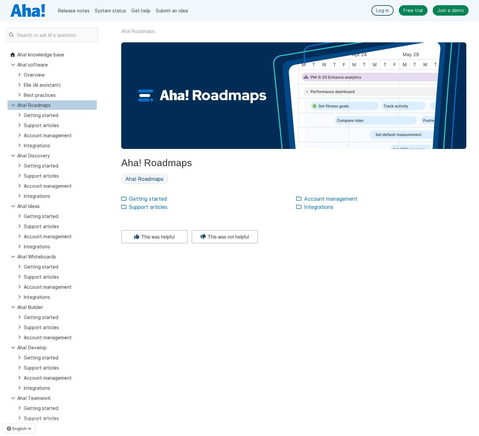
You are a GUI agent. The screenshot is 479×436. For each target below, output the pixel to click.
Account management (48, 135)
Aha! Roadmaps (34, 105)
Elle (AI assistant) (42, 85)
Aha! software (32, 64)
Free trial (413, 10)
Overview (34, 75)
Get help (141, 10)
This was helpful (157, 236)
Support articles (41, 125)
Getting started (41, 115)
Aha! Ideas (28, 206)
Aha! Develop (32, 347)
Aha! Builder (30, 307)
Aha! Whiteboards (36, 256)
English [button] (19, 428)
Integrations (37, 145)
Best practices (40, 95)
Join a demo (450, 10)
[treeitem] (52, 105)
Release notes (74, 10)
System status (110, 10)
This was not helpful (228, 236)
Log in (382, 10)
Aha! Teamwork (34, 398)
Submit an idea (172, 10)
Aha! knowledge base (40, 54)
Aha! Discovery (33, 155)
